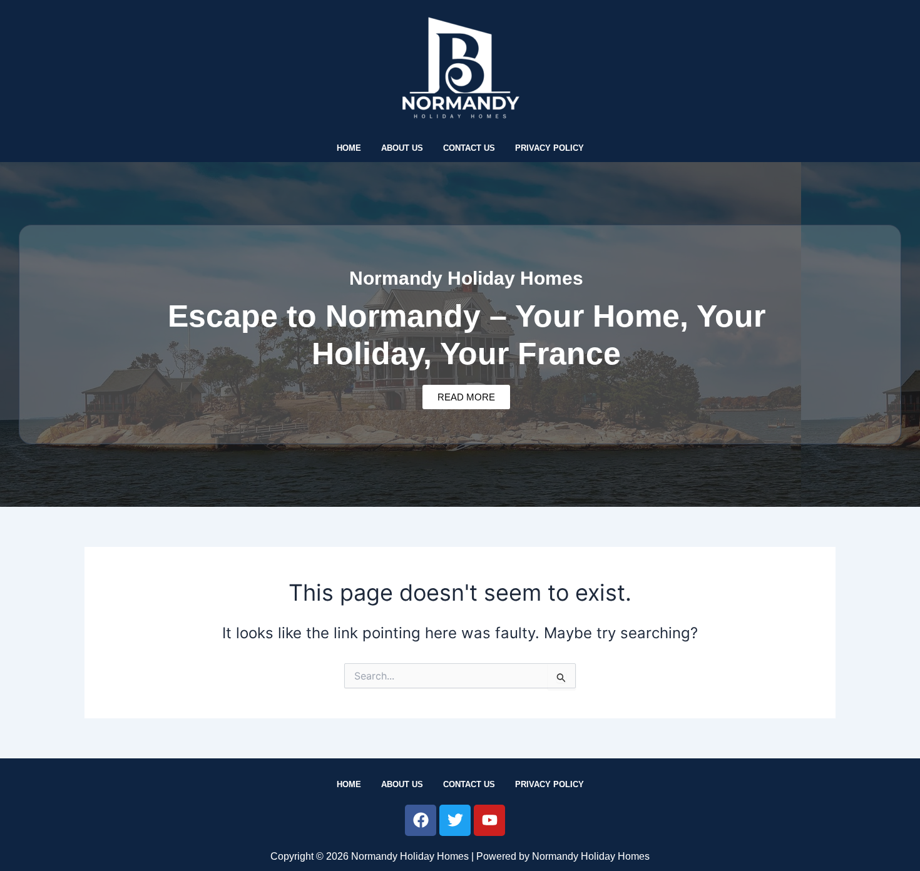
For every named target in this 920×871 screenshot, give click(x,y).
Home (349, 148)
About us (402, 148)
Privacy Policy (549, 148)
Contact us (469, 148)
